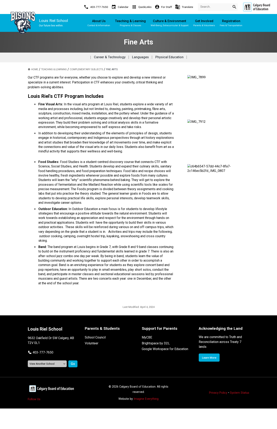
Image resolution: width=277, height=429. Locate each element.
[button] (40, 352)
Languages (140, 57)
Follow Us (34, 399)
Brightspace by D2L (156, 343)
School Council (95, 337)
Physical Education (169, 57)
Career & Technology (110, 57)
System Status (239, 393)
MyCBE (147, 337)
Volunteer (91, 343)
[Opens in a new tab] (257, 7)
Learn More (209, 357)
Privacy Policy (218, 393)
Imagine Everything (146, 399)
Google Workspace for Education (165, 349)
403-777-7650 (43, 352)
